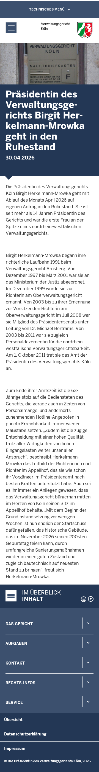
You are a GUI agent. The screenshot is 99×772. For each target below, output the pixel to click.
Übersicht (13, 719)
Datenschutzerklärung (25, 734)
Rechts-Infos (20, 682)
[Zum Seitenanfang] (91, 599)
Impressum (14, 748)
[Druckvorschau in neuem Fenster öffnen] (82, 599)
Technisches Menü (47, 9)
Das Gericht (19, 623)
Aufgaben (16, 643)
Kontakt (15, 663)
